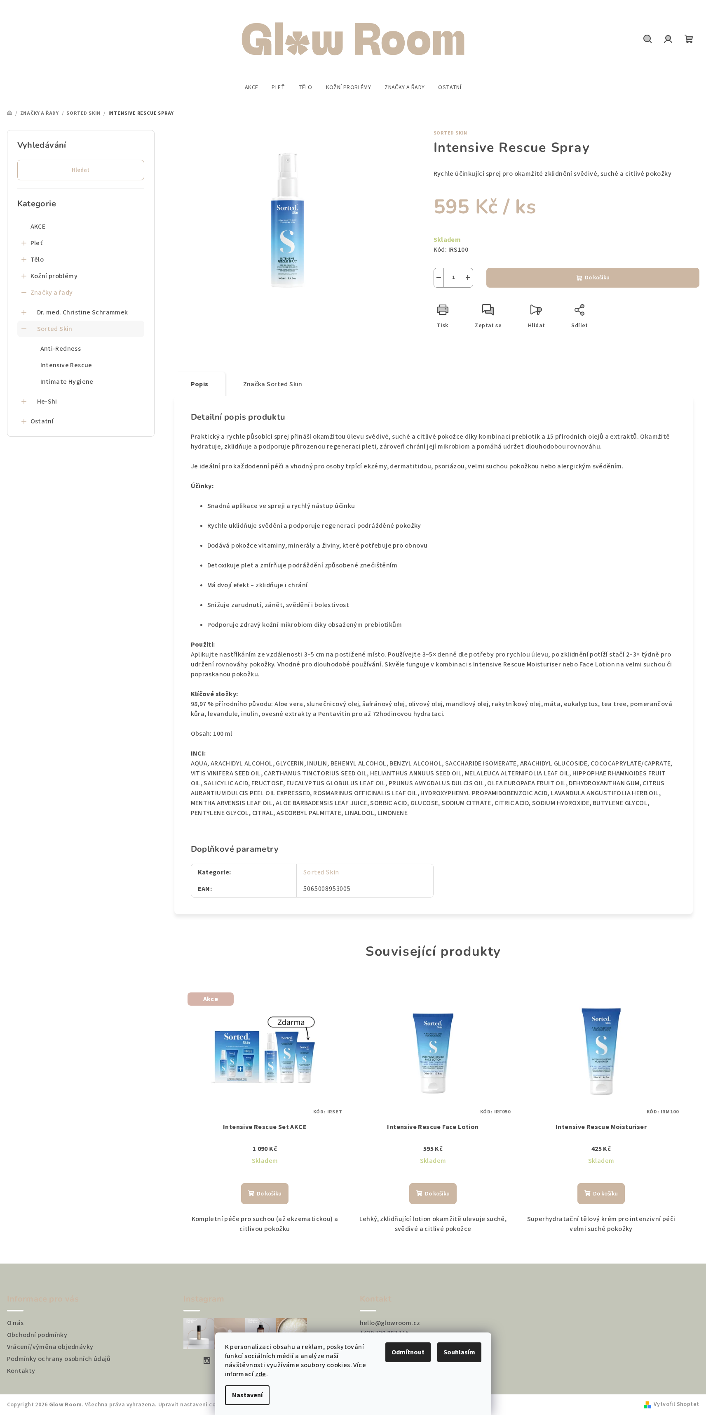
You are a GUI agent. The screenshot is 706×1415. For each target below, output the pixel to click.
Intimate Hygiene (67, 381)
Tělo (37, 259)
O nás (15, 1323)
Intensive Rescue (66, 365)
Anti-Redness (60, 348)
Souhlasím (459, 1352)
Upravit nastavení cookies (194, 1405)
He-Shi (47, 401)
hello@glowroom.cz (390, 1323)
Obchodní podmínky (37, 1334)
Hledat (80, 170)
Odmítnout (408, 1352)
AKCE (38, 226)
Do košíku (597, 278)
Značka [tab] (273, 384)
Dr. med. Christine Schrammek (82, 312)
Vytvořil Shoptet (676, 1404)
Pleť (36, 243)
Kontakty (21, 1370)
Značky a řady (51, 292)
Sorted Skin (55, 328)
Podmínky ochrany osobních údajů (59, 1358)
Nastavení (247, 1395)
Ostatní (42, 421)
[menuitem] (251, 87)
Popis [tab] (200, 384)
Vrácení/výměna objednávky (50, 1346)
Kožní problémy (54, 276)
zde (260, 1374)
